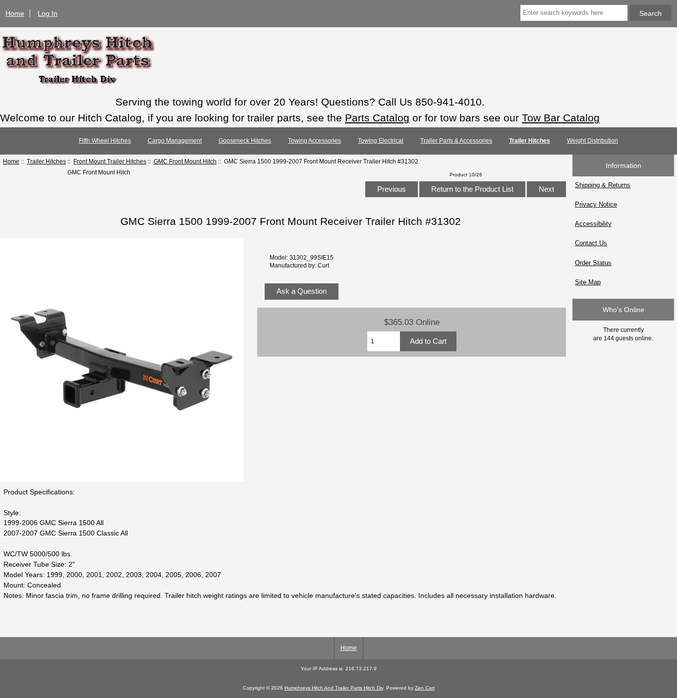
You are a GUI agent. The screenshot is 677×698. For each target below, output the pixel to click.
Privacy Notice (596, 204)
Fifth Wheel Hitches (105, 140)
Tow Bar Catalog (561, 117)
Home (14, 13)
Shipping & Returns (602, 185)
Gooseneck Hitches (245, 140)
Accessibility (593, 223)
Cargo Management (175, 140)
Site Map (588, 282)
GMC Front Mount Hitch (185, 161)
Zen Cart (425, 688)
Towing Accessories (314, 140)
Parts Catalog (377, 117)
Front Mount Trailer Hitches (109, 161)
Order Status (593, 263)
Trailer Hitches (46, 161)
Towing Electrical (380, 140)
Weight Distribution (592, 140)
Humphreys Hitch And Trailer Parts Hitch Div (333, 688)
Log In (47, 13)
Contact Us (591, 243)
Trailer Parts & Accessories (456, 140)
